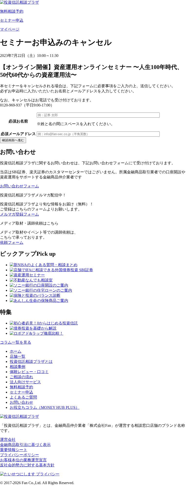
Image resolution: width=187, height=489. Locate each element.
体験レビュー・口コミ (29, 372)
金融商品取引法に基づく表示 (25, 445)
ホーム (15, 351)
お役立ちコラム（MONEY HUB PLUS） (44, 407)
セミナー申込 (21, 392)
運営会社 (8, 439)
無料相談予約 (21, 387)
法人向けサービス (25, 382)
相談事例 (17, 367)
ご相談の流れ (21, 377)
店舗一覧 (17, 356)
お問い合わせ (21, 402)
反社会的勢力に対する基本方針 (27, 465)
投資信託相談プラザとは (31, 361)
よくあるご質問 (23, 397)
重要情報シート (13, 450)
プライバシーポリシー (19, 455)
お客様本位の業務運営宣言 (23, 460)
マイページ (9, 29)
